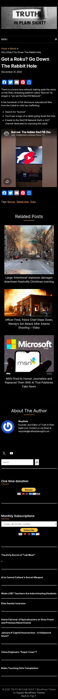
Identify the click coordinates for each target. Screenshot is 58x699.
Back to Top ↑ (29, 696)
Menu (4, 39)
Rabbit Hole (23, 201)
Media (13, 48)
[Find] (37, 462)
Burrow (11, 201)
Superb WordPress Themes (30, 692)
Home (4, 48)
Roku (33, 201)
